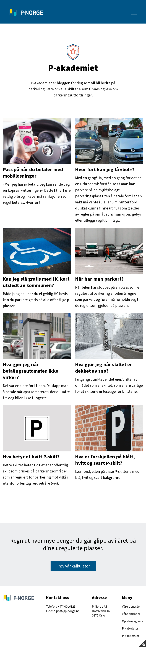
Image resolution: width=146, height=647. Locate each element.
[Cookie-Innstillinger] (142, 643)
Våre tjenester (131, 606)
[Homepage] (26, 12)
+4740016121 (66, 606)
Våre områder (131, 614)
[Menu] (134, 13)
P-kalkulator (130, 628)
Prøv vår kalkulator (73, 566)
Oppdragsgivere (132, 621)
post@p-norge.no (68, 611)
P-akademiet (130, 636)
